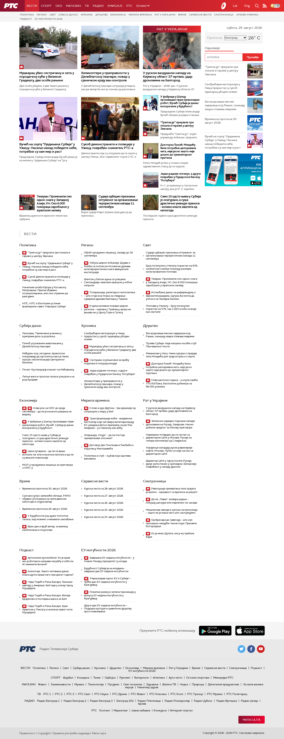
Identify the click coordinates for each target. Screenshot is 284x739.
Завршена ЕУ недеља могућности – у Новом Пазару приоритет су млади (109, 559)
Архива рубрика (247, 14)
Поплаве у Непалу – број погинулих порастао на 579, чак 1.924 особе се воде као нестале (171, 308)
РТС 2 (59, 694)
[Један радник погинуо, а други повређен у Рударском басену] (150, 180)
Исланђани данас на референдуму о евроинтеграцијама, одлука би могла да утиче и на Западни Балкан (171, 296)
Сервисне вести (200, 14)
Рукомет (124, 677)
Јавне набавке (140, 710)
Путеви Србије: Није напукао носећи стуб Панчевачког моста (171, 345)
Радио (98, 6)
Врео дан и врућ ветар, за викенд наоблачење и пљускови (45, 528)
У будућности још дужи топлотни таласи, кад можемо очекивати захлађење (47, 517)
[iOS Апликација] (234, 170)
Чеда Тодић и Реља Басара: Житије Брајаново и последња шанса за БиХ (46, 597)
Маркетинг (121, 710)
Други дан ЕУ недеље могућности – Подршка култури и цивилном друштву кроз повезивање (108, 608)
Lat (235, 6)
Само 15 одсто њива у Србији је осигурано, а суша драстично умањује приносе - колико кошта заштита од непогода (180, 203)
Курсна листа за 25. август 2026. (104, 509)
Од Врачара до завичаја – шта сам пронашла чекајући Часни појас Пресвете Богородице (171, 523)
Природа (198, 684)
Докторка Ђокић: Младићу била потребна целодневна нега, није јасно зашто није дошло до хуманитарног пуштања (178, 151)
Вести (32, 6)
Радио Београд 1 (48, 700)
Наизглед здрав (147, 687)
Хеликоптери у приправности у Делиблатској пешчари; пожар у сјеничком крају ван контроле (105, 76)
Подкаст (26, 18)
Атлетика (159, 677)
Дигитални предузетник (223, 684)
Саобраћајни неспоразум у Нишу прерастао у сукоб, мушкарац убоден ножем (106, 336)
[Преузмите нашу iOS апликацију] (250, 630)
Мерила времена (140, 14)
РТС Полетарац (236, 694)
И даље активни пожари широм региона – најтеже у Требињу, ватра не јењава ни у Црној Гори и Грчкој (107, 309)
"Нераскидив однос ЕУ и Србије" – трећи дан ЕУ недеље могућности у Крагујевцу (107, 582)
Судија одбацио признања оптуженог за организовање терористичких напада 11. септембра (118, 202)
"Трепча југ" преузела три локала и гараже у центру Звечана (177, 126)
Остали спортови (197, 677)
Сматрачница (224, 14)
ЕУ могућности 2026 (49, 18)
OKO (58, 6)
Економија (118, 14)
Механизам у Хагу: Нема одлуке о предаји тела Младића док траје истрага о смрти (171, 355)
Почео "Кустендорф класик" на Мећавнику (48, 369)
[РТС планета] (223, 6)
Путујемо (113, 684)
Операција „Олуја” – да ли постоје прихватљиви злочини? (104, 436)
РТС (129, 6)
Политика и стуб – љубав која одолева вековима (107, 457)
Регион (42, 14)
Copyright (44, 733)
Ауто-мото (175, 677)
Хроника (87, 14)
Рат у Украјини (165, 14)
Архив (142, 703)
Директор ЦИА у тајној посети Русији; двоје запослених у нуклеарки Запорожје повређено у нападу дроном (171, 463)
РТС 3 (70, 694)
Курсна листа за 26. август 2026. (104, 503)
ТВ (87, 6)
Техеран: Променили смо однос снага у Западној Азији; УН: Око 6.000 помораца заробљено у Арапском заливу (54, 203)
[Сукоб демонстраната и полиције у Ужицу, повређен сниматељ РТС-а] (110, 118)
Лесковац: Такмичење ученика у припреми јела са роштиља (42, 335)
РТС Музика (215, 694)
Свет (52, 14)
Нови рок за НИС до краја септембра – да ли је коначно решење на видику (46, 411)
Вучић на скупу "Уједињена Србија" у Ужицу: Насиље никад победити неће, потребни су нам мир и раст (48, 148)
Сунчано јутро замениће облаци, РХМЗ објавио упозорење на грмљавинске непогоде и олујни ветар (46, 498)
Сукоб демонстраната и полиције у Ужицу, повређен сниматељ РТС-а (107, 146)
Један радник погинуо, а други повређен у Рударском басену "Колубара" (180, 177)
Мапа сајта (251, 719)
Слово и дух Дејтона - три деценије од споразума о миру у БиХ (110, 409)
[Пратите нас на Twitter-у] (241, 649)
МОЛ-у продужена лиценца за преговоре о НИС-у (47, 466)
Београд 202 (125, 700)
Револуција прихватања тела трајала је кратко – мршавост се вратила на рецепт (171, 490)
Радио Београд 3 (101, 700)
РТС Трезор (195, 694)
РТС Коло (176, 694)
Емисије (115, 6)
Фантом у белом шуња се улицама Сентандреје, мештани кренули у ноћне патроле (108, 282)
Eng (247, 6)
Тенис (97, 677)
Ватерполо (141, 677)
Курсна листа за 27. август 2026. (104, 495)
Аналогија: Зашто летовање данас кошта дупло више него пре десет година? (47, 573)
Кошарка (83, 677)
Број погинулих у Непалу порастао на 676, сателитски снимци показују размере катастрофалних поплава (172, 268)
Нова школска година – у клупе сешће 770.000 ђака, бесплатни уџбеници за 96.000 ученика (172, 383)
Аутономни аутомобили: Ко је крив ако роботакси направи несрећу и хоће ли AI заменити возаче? (47, 561)
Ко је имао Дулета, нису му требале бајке (170, 535)
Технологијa (96, 684)
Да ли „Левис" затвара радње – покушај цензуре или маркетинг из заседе (171, 501)
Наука (184, 684)
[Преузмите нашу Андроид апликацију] (215, 630)
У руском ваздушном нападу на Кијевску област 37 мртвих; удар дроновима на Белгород (167, 76)
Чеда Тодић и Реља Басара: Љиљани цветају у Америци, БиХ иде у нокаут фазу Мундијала (47, 585)
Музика (79, 684)
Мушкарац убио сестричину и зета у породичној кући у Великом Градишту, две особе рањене (46, 76)
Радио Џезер (249, 700)
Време (182, 14)
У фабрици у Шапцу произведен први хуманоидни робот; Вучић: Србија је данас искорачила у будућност (179, 101)
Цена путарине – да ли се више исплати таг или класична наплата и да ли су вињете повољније (48, 454)
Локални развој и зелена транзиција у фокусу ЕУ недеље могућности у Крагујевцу (110, 595)
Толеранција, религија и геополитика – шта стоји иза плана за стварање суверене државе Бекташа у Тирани (109, 296)
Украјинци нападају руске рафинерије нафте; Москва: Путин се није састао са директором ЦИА (169, 450)
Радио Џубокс (203, 700)
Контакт (104, 710)
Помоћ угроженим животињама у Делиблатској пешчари (42, 345)
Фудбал (68, 677)
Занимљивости (61, 684)
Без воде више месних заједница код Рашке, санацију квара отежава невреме (170, 335)
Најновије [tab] (212, 48)
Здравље (152, 684)
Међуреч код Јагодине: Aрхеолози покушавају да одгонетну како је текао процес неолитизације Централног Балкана (45, 358)
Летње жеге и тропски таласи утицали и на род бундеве (48, 378)
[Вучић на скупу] (48, 118)
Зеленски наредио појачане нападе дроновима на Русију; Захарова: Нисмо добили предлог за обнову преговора (170, 424)
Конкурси (160, 710)
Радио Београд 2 (75, 700)
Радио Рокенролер (177, 700)
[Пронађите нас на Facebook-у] (251, 649)
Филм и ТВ (169, 684)
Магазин (73, 6)
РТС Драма (119, 694)
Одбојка (110, 677)
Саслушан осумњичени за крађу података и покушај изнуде (106, 361)
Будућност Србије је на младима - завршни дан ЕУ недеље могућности (106, 570)
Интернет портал (181, 710)
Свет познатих (132, 684)
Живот (42, 684)
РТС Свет (84, 694)
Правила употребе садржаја (71, 733)
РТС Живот (138, 694)
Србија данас (68, 14)
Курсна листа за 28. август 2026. (104, 488)
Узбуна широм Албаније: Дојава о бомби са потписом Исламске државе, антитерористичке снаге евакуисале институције (107, 267)
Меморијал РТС (223, 677)
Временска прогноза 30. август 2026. (45, 488)
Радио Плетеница (149, 700)
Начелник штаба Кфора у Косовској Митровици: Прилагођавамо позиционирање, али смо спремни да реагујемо (45, 292)
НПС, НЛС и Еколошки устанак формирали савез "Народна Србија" (44, 305)
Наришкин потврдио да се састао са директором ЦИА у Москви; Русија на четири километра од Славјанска (169, 437)
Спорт (46, 6)
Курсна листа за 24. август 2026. (104, 517)
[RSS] (265, 6)
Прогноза (214, 38)
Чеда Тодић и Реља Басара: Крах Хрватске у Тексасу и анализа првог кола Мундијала (47, 609)
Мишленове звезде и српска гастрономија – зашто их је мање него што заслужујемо (171, 511)
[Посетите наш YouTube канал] (261, 649)
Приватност (27, 733)
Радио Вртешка (226, 700)
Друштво (101, 14)
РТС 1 (47, 694)
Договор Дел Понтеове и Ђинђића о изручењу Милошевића (109, 446)
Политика (27, 14)
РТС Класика (158, 694)
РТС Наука (101, 694)
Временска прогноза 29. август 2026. (45, 509)
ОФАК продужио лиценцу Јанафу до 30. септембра (108, 254)
